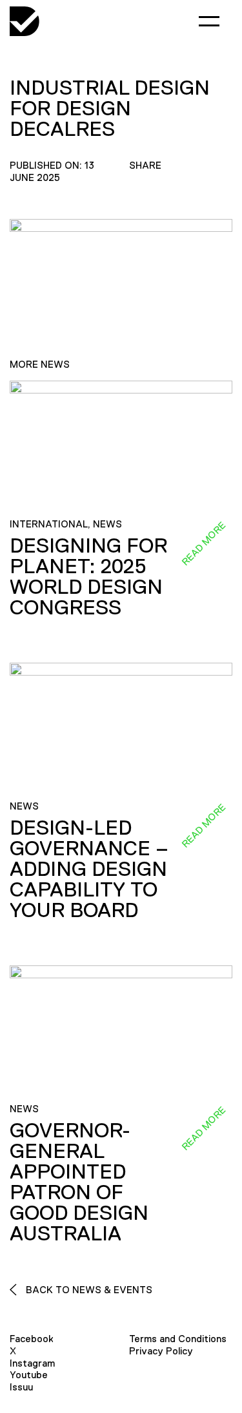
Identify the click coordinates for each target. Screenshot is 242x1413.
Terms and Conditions (178, 1338)
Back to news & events (87, 1289)
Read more (203, 543)
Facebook (32, 1338)
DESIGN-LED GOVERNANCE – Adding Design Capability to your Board (89, 869)
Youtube (29, 1374)
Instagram (32, 1363)
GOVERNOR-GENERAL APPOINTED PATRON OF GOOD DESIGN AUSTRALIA (79, 1182)
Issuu (21, 1386)
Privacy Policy (161, 1350)
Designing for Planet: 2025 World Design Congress (88, 576)
